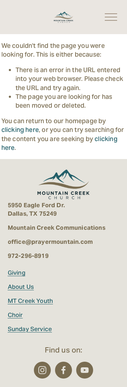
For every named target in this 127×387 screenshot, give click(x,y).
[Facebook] (63, 370)
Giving (16, 273)
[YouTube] (84, 370)
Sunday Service (30, 329)
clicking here (20, 130)
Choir (15, 315)
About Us (21, 287)
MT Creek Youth (30, 301)
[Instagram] (42, 370)
